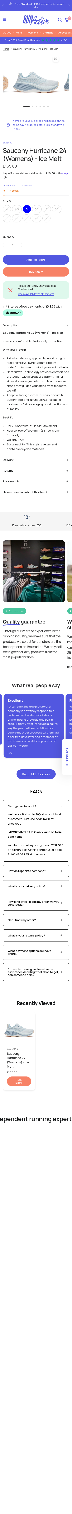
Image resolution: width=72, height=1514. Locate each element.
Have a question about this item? (25, 492)
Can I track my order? (22, 920)
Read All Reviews (36, 774)
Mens (19, 32)
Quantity (8, 237)
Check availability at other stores (36, 294)
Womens (32, 32)
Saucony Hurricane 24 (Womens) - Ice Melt (18, 1060)
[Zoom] (56, 59)
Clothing (48, 32)
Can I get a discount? (22, 806)
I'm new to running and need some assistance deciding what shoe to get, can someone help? (33, 972)
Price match (11, 481)
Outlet (7, 32)
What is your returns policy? (26, 935)
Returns (8, 471)
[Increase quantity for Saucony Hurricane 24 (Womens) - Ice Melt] (19, 245)
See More (19, 1081)
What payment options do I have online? (29, 952)
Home (6, 48)
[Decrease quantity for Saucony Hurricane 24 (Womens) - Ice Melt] (6, 245)
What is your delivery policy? (27, 886)
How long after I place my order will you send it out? (33, 903)
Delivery (8, 460)
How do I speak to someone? (27, 871)
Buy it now (36, 272)
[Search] (60, 20)
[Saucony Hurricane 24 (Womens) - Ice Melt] (19, 1028)
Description (10, 325)
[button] (67, 757)
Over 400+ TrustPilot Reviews (36, 40)
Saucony (12, 1048)
